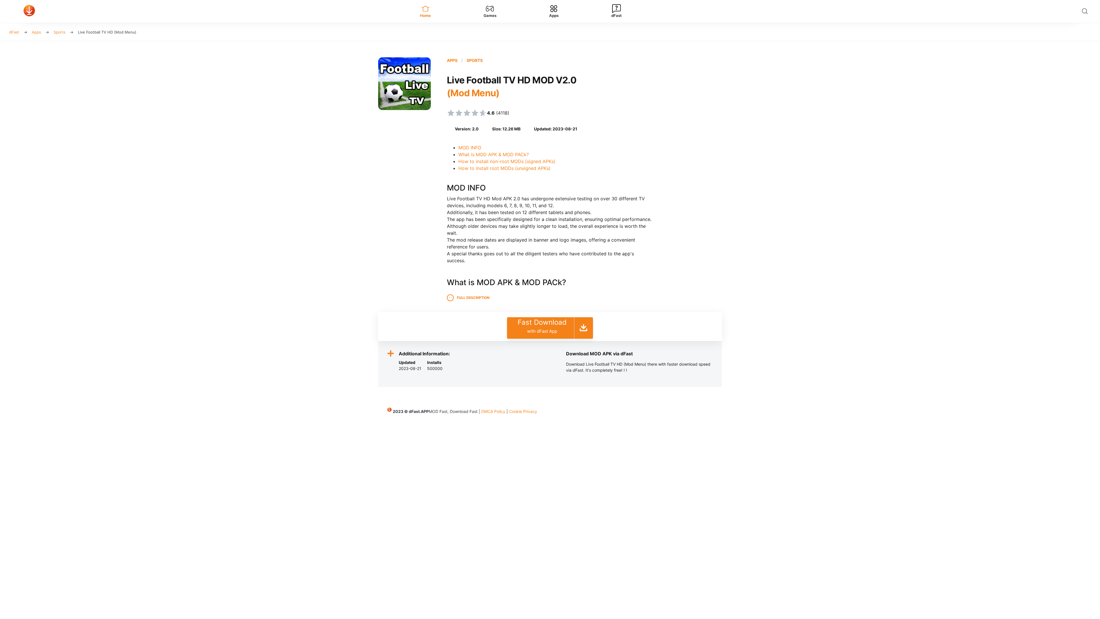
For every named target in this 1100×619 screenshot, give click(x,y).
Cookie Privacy (523, 411)
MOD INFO (469, 147)
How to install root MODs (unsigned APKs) (504, 168)
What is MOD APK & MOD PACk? (493, 154)
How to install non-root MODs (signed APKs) (506, 161)
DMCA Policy (493, 411)
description (473, 298)
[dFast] (201, 11)
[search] (1086, 11)
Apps (452, 60)
